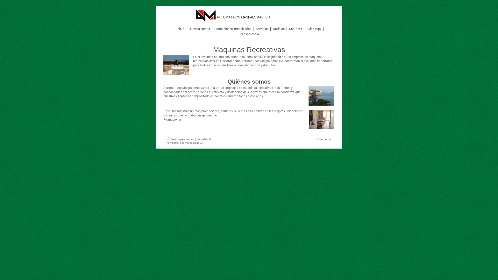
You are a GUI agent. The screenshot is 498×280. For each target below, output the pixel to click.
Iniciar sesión (323, 139)
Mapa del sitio (204, 139)
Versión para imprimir (183, 139)
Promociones (172, 119)
